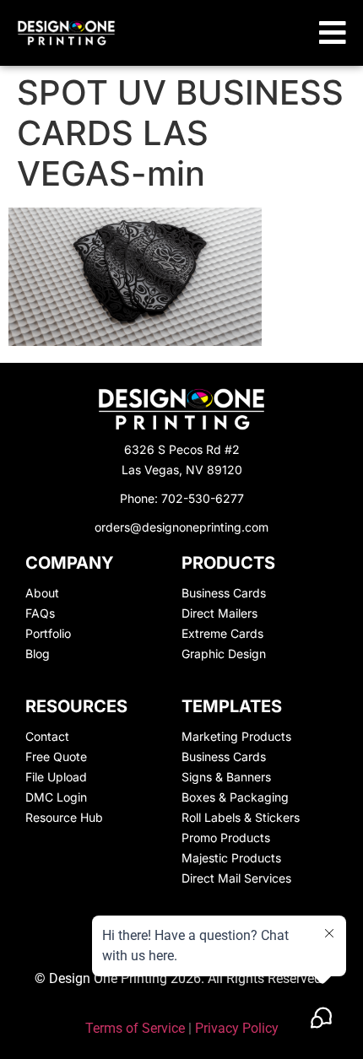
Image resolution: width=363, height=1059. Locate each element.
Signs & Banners (226, 777)
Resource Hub (64, 817)
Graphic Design (224, 653)
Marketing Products (236, 736)
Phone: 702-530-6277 (182, 498)
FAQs (40, 613)
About (42, 593)
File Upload (56, 777)
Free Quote (56, 756)
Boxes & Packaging (235, 797)
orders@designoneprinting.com (181, 527)
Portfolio (48, 633)
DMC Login (56, 797)
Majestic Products (231, 858)
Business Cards (224, 593)
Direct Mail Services (236, 878)
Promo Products (226, 837)
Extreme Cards (222, 633)
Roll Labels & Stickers (241, 817)
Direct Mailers (219, 613)
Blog (37, 653)
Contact (47, 736)
